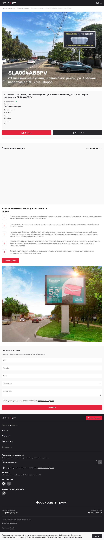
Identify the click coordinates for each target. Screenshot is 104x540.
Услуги (4, 436)
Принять (97, 536)
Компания (6, 447)
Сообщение (7, 391)
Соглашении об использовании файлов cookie (64, 537)
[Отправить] (100, 462)
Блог (4, 430)
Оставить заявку (10, 260)
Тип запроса (7, 383)
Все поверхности (93, 148)
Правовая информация (9, 523)
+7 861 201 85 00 (95, 513)
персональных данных (46, 401)
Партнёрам (6, 441)
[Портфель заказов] (97, 2)
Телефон (6, 368)
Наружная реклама (9, 425)
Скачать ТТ (79, 133)
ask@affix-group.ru (10, 513)
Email (5, 376)
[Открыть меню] (101, 2)
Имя (4, 360)
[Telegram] (9, 484)
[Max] (4, 484)
